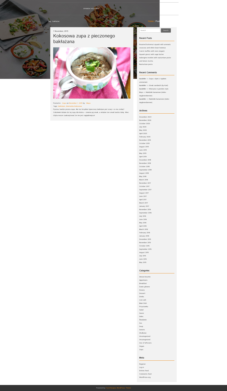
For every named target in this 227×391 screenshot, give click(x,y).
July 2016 (142, 216)
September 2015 (145, 249)
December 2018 (145, 160)
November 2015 (145, 242)
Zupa (64, 103)
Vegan (141, 346)
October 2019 (144, 143)
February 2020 (144, 137)
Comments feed (145, 374)
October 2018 (144, 166)
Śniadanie (143, 320)
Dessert (142, 293)
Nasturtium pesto (146, 64)
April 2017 (143, 199)
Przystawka (143, 306)
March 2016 (143, 229)
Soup (141, 326)
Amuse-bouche (145, 277)
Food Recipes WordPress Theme (118, 388)
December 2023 (145, 117)
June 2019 (143, 150)
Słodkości (142, 333)
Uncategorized (144, 336)
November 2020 (145, 120)
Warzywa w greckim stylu (158, 89)
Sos (140, 323)
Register (142, 364)
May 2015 (142, 262)
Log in (141, 367)
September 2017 (145, 190)
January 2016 (144, 236)
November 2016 (145, 209)
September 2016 (145, 213)
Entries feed (144, 371)
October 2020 (144, 123)
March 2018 (143, 180)
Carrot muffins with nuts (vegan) (151, 51)
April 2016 (143, 226)
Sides (141, 316)
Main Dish (143, 303)
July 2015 (142, 256)
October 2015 (144, 246)
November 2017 (145, 183)
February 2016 (144, 233)
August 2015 (144, 252)
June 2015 (143, 259)
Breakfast (143, 283)
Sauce (141, 313)
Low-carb (142, 300)
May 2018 (142, 176)
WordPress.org (145, 377)
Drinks (141, 296)
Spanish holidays (91, 9)
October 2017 (144, 186)
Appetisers (143, 280)
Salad (141, 310)
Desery (142, 290)
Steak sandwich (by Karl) (158, 85)
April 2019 (143, 156)
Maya (88, 103)
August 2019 (144, 147)
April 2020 (143, 133)
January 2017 (144, 206)
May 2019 (142, 153)
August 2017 (144, 193)
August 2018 (144, 173)
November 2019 (145, 140)
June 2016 (143, 219)
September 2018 (145, 170)
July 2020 (142, 127)
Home (151, 21)
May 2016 (142, 223)
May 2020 (143, 130)
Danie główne (144, 287)
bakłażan (61, 106)
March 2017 (143, 203)
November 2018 (145, 163)
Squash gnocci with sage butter (151, 54)
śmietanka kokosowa (74, 106)
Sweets (142, 330)
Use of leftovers (145, 343)
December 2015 (145, 239)
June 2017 (143, 196)
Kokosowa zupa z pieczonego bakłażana (84, 39)
